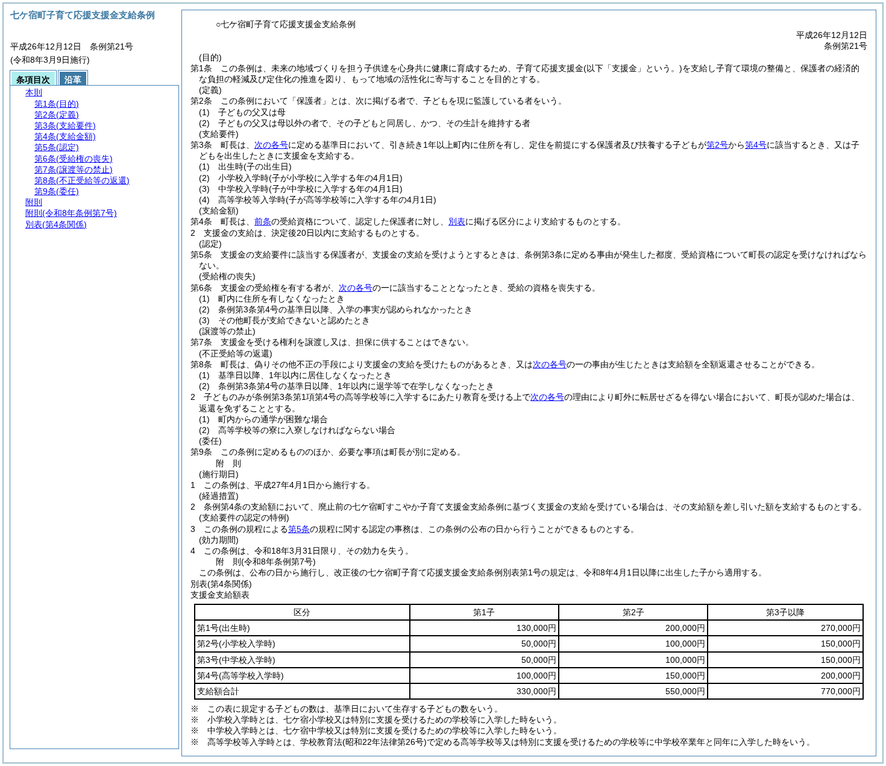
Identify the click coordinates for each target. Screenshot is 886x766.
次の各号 (271, 145)
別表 (456, 221)
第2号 (717, 145)
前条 (262, 221)
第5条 (299, 529)
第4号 (756, 145)
